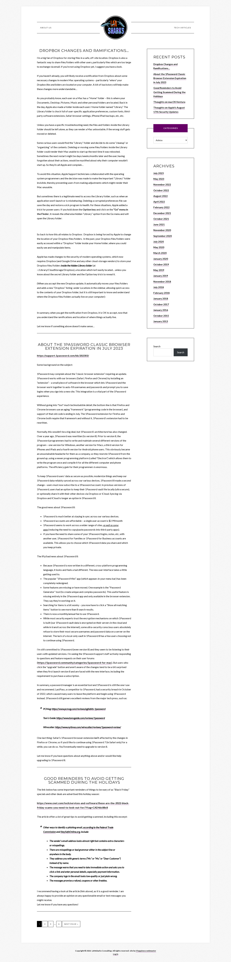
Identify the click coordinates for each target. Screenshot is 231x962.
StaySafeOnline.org (70, 831)
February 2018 (161, 292)
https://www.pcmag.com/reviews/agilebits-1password (78, 708)
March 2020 (160, 253)
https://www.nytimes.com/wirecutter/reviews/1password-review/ (88, 727)
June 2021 (159, 224)
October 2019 (161, 264)
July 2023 (158, 173)
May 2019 (158, 270)
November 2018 (162, 281)
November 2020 (162, 230)
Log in (115, 954)
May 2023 (158, 178)
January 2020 (160, 258)
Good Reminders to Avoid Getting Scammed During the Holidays (84, 780)
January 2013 (160, 321)
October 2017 (161, 304)
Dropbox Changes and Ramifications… (84, 50)
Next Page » (71, 924)
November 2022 (162, 184)
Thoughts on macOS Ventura (169, 102)
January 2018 (160, 298)
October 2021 (161, 218)
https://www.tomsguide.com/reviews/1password (80, 717)
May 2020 (158, 247)
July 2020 (158, 241)
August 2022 (160, 196)
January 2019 (160, 275)
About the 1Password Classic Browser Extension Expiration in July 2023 (84, 346)
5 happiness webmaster (146, 951)
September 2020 (162, 236)
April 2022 (159, 201)
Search (156, 346)
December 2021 (162, 213)
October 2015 (161, 315)
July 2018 (158, 287)
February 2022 (161, 207)
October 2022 (161, 190)
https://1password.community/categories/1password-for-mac (74, 662)
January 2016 (160, 310)
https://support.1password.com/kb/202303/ (63, 355)
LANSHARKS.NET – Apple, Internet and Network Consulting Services (115, 27)
